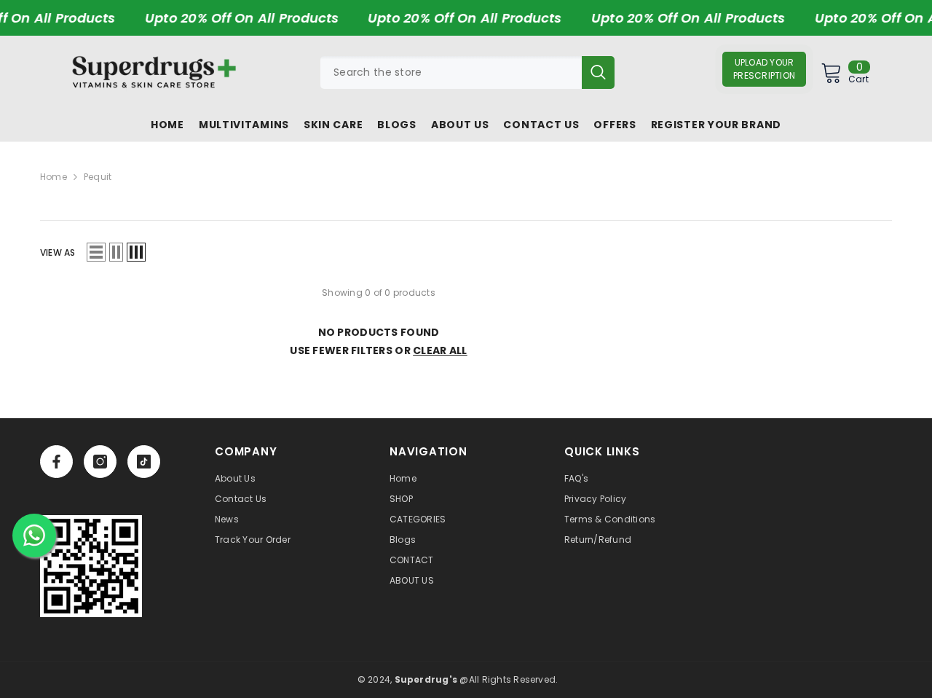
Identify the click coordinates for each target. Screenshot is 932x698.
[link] (91, 566)
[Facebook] (56, 461)
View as (58, 252)
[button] (96, 252)
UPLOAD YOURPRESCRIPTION (764, 69)
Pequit (97, 176)
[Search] (467, 72)
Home (53, 176)
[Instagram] (100, 461)
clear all (440, 350)
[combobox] (451, 72)
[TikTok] (143, 461)
